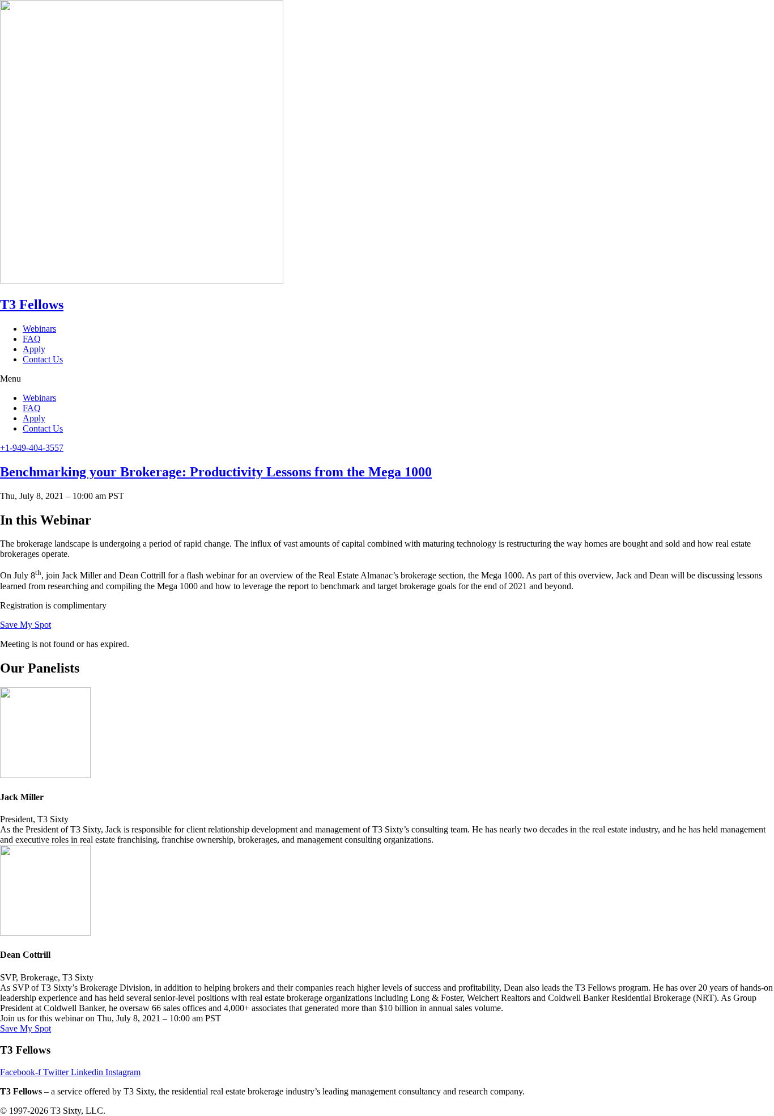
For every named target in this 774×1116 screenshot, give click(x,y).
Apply (34, 349)
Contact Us (43, 359)
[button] (387, 379)
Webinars (39, 328)
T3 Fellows (31, 304)
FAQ (32, 339)
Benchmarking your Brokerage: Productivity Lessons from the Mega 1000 (216, 471)
